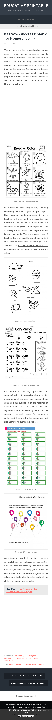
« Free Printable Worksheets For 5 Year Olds (24, 676)
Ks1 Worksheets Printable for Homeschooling (25, 36)
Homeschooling (15, 664)
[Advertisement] (26, 114)
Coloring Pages (20, 656)
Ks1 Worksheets (29, 664)
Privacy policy (28, 716)
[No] (48, 710)
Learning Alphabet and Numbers (28, 658)
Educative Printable (26, 5)
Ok (19, 716)
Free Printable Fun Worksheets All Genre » (28, 683)
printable (40, 664)
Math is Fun (8, 660)
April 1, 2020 (10, 44)
